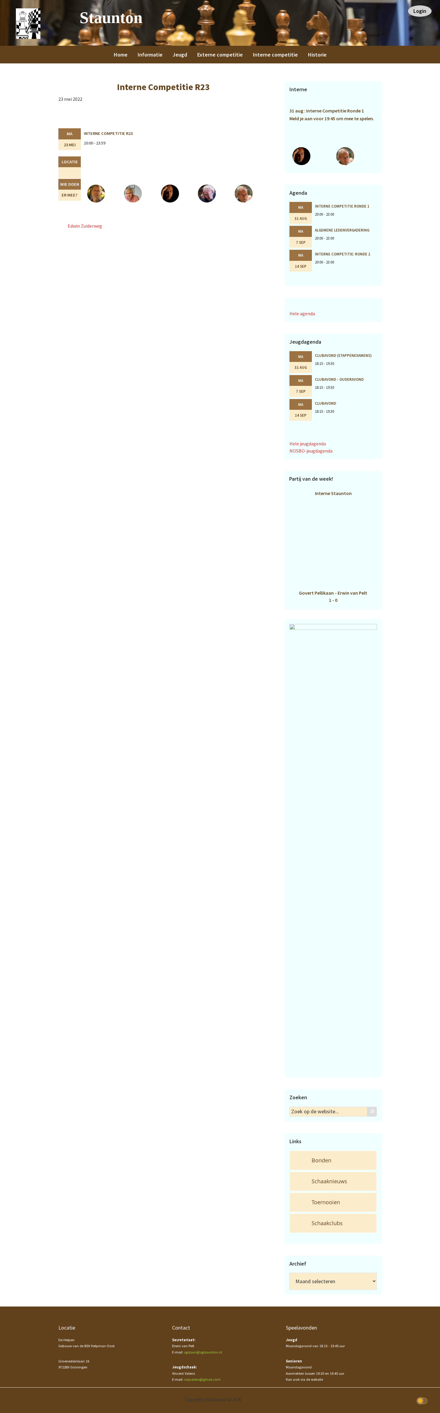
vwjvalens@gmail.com (202, 1379)
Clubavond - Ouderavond (339, 379)
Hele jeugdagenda (307, 444)
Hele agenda (302, 313)
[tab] (333, 1160)
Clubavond (325, 403)
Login (419, 10)
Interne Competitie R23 (108, 133)
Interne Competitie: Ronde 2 (342, 254)
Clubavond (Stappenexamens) (343, 355)
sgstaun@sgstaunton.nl (203, 1352)
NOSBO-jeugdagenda (311, 451)
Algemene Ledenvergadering (342, 230)
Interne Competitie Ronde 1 (342, 206)
